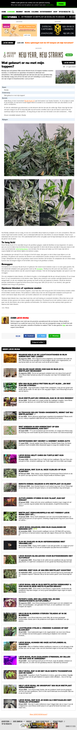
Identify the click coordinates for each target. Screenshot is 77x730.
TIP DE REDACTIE (64, 12)
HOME (4, 12)
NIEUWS (27, 12)
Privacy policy (58, 721)
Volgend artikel (38, 342)
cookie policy (49, 5)
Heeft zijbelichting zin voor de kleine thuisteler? (46, 42)
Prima (61, 4)
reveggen (40, 269)
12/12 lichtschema (22, 249)
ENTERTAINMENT (46, 12)
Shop (55, 12)
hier (64, 325)
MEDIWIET (19, 12)
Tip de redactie (7, 724)
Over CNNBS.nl (18, 721)
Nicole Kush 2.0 (29, 101)
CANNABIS (11, 12)
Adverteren (5, 721)
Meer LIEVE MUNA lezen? (38, 714)
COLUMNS (34, 12)
